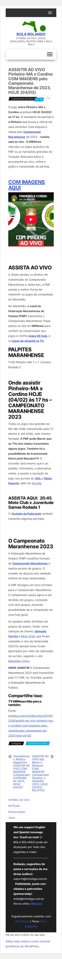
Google (36, 483)
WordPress (22, 921)
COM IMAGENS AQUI (26, 185)
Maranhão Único (19, 661)
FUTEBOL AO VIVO (38, 743)
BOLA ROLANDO (31, 34)
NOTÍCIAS (14, 805)
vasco (11, 817)
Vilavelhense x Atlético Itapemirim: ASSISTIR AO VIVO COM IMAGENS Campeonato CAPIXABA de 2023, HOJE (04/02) (21, 772)
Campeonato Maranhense (30, 563)
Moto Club (28, 636)
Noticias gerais (16, 811)
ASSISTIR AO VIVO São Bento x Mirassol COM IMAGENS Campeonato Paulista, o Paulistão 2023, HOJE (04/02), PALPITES (40, 773)
